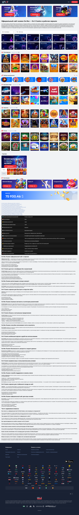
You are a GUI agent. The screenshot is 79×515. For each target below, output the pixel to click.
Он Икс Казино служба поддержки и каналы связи (11, 213)
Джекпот (7, 454)
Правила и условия (35, 449)
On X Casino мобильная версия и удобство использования (13, 210)
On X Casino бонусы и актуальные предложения (11, 208)
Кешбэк (18, 452)
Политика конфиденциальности (37, 452)
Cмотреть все (16, 84)
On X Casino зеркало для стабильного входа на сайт (12, 214)
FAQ (18, 457)
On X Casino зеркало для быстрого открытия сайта (11, 206)
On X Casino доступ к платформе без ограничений (11, 204)
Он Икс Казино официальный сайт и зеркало (10, 203)
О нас (6, 449)
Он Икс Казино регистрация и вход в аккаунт (10, 205)
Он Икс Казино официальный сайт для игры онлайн (11, 215)
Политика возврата (35, 454)
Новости (19, 449)
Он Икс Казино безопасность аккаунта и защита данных (13, 211)
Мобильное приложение (22, 454)
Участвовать (10, 166)
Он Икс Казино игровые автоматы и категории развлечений (13, 207)
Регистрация (9, 14)
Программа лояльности (10, 452)
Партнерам (7, 457)
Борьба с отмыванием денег (52, 452)
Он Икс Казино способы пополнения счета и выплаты (12, 209)
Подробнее (60, 14)
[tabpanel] (14, 11)
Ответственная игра (50, 449)
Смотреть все (15, 52)
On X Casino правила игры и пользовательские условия (12, 212)
